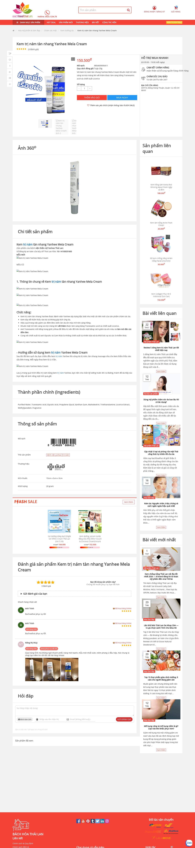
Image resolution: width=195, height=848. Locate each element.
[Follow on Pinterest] (88, 822)
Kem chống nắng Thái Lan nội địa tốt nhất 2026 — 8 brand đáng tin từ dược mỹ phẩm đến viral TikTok (161, 576)
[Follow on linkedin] (102, 822)
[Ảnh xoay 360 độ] (10, 59)
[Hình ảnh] (10, 53)
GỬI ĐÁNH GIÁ (124, 719)
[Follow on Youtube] (83, 822)
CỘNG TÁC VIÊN (109, 22)
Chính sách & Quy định (23, 843)
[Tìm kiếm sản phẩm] (128, 10)
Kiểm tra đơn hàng (174, 22)
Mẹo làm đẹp (149, 497)
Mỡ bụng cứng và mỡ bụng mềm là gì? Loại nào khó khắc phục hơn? (161, 727)
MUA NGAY (122, 97)
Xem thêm (128, 502)
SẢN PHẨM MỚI (66, 22)
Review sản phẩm (151, 394)
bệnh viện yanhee (54, 455)
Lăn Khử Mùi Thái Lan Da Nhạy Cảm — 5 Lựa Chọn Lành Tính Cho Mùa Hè (161, 626)
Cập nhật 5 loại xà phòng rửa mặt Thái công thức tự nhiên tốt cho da (161, 452)
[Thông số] (10, 78)
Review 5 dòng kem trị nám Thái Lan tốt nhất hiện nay (161, 348)
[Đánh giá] (10, 84)
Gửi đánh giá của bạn (35, 593)
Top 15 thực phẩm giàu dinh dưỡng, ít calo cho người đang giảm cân (161, 678)
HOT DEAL (51, 22)
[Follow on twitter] (97, 822)
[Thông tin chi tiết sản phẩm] (10, 65)
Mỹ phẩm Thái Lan (151, 342)
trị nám (28, 244)
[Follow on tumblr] (93, 822)
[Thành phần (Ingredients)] (10, 72)
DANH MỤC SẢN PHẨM (30, 22)
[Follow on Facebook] (78, 822)
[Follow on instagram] (107, 822)
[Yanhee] (56, 467)
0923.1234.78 (51, 16)
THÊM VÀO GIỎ (92, 97)
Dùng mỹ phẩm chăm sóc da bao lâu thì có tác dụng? (161, 400)
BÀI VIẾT (95, 22)
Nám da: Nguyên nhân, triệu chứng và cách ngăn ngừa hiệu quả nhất (161, 504)
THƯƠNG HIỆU (82, 22)
